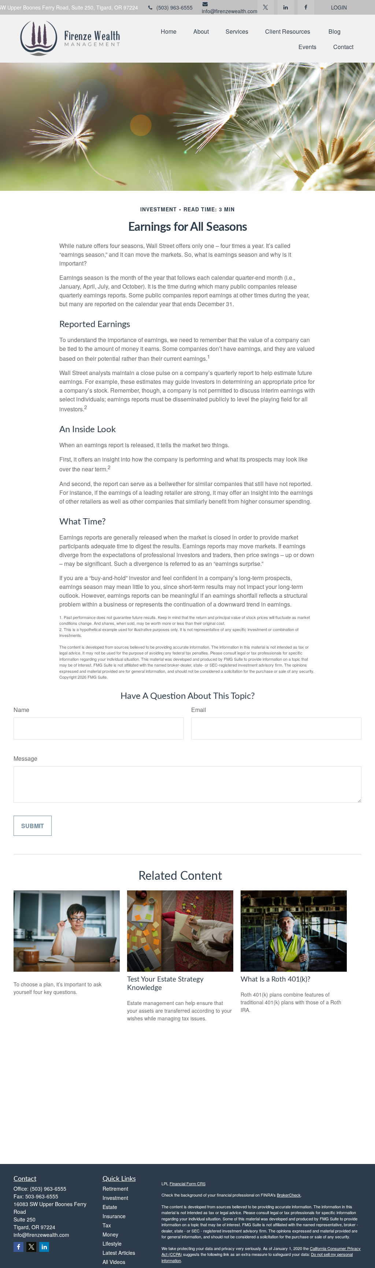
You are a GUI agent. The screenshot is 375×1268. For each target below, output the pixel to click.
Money (110, 1234)
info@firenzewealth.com (229, 11)
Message (25, 758)
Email (198, 709)
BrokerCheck (289, 1195)
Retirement (115, 1188)
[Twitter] (265, 7)
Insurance (114, 1216)
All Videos (114, 1261)
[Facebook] (306, 7)
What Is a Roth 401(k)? (276, 979)
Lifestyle (112, 1243)
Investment (115, 1197)
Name (21, 709)
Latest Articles (119, 1252)
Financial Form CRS (187, 1183)
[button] (168, 30)
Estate (110, 1206)
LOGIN (339, 7)
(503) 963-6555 (174, 7)
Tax (107, 1225)
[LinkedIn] (286, 7)
